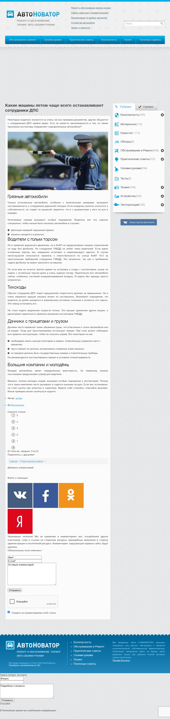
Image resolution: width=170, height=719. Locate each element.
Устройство (131, 196)
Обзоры (127, 141)
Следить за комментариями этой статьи (34, 612)
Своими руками (53, 39)
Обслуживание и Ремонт (140, 150)
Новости (130, 133)
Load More (58, 625)
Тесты (126, 178)
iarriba (18, 398)
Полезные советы (85, 663)
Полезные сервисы (150, 39)
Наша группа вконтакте (141, 222)
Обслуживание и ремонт (23, 39)
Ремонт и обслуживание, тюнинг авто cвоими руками (36, 22)
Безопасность (109, 39)
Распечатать (17, 405)
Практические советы (81, 39)
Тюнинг (128, 39)
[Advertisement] (85, 78)
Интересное (131, 124)
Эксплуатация (133, 204)
